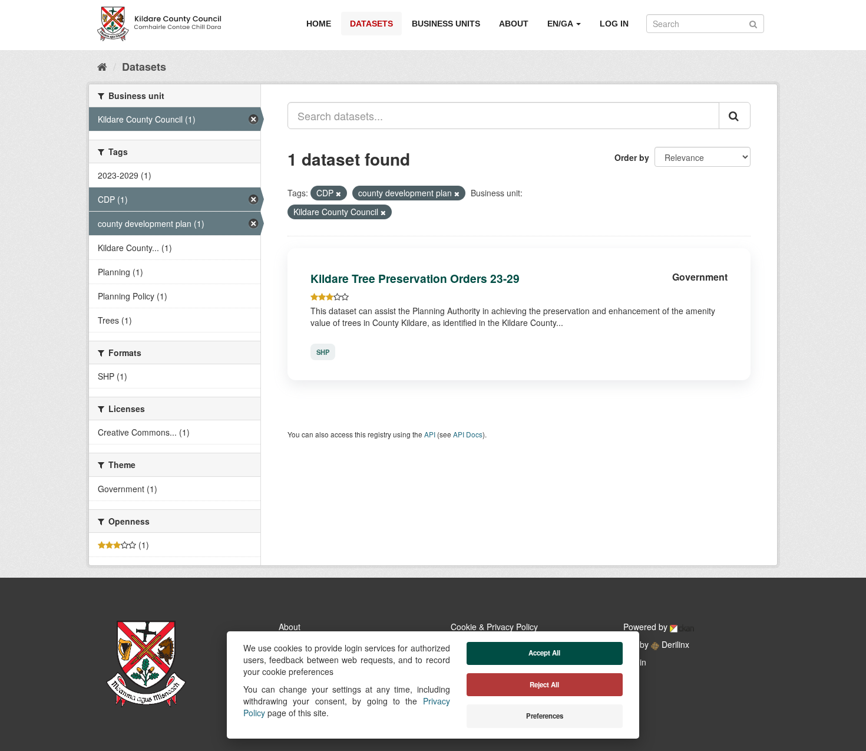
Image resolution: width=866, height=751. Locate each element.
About (513, 23)
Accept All (544, 653)
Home (318, 23)
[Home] (102, 66)
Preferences (544, 716)
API (429, 434)
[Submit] (753, 23)
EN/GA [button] (561, 23)
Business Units (446, 23)
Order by (631, 157)
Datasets (371, 23)
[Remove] (338, 193)
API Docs (467, 434)
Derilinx (674, 644)
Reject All (544, 685)
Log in (614, 23)
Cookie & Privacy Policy (494, 627)
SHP (322, 352)
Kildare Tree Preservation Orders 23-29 (415, 278)
